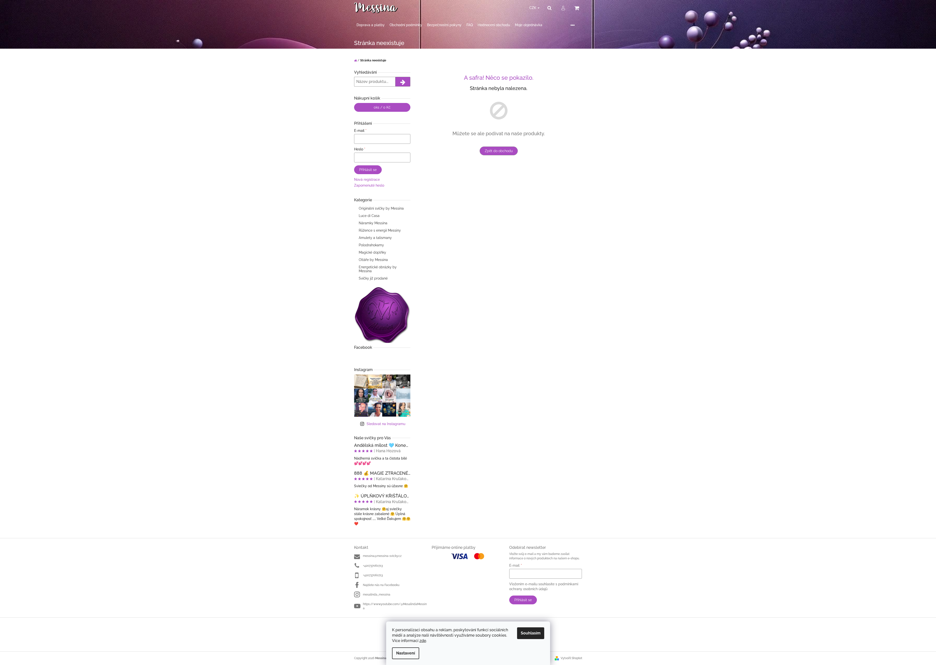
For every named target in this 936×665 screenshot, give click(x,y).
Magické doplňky (372, 252)
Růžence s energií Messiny (380, 230)
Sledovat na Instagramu (386, 424)
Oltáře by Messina (373, 260)
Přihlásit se (368, 170)
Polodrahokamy (371, 245)
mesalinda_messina (376, 594)
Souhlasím (531, 633)
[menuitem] (370, 25)
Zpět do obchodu (499, 151)
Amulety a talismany (375, 238)
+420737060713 (373, 565)
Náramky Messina (373, 223)
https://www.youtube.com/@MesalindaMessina (395, 606)
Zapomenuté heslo (369, 185)
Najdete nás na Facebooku (381, 585)
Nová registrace (367, 179)
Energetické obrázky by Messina (378, 269)
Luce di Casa (369, 216)
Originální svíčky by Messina (381, 208)
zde (422, 640)
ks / (382, 107)
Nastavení (405, 653)
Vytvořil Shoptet (571, 658)
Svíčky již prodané (373, 278)
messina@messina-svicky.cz (382, 556)
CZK (533, 8)
